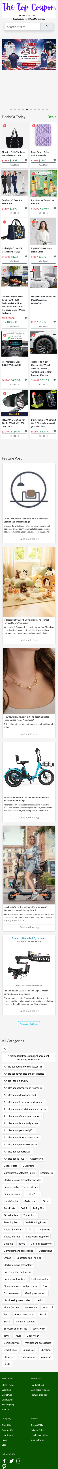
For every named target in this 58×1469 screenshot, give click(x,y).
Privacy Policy (38, 1430)
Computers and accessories (18, 1250)
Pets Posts (9, 1208)
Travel (17, 1335)
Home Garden (11, 1307)
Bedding (8, 1243)
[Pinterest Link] (4, 1466)
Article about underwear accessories (23, 1066)
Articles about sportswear (17, 1151)
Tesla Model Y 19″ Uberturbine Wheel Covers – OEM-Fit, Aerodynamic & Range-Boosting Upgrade (42, 368)
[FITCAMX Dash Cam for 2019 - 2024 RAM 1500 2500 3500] (14, 403)
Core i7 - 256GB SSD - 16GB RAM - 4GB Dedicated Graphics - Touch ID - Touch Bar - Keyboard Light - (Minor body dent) (13, 304)
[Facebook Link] (4, 1460)
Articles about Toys (14, 1158)
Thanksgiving (28, 1356)
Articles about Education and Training (24, 1101)
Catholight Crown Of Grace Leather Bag (12, 250)
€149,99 (44, 208)
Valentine (46, 1356)
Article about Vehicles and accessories (24, 1073)
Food (45, 1286)
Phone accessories (24, 1314)
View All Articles (29, 1024)
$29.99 (13, 160)
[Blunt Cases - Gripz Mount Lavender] (43, 135)
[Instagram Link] (18, 1460)
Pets (6, 1314)
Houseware (31, 1307)
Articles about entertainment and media (25, 1109)
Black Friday (10, 1349)
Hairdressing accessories (17, 1300)
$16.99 (13, 208)
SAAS (24, 1208)
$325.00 (44, 431)
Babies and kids (12, 1236)
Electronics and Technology (18, 1264)
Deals (51, 117)
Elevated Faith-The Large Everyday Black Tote (14, 154)
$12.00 (42, 160)
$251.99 (44, 380)
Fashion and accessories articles (21, 1186)
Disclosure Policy (39, 1435)
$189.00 (15, 431)
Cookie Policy (37, 1440)
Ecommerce (46, 1172)
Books (21, 1243)
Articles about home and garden (21, 1123)
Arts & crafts (43, 1229)
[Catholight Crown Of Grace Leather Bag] (14, 232)
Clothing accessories (42, 1243)
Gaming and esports (36, 1293)
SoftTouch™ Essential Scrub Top (12, 202)
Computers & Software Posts (19, 1172)
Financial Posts (12, 1194)
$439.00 (15, 380)
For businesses (11, 1293)
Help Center (8, 1435)
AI (5, 1048)
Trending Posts (12, 1222)
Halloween (9, 1356)
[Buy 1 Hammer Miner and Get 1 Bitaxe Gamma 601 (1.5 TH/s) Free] (43, 403)
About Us (6, 1425)
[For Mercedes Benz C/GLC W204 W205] (14, 345)
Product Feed (37, 1385)
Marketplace (30, 1201)
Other (46, 1201)
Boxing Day (29, 1349)
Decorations (45, 1250)
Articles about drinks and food (20, 1094)
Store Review (11, 1215)
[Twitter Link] (12, 1460)
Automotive (36, 1158)
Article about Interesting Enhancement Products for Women (28, 1057)
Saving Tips (38, 1208)
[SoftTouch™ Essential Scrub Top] (14, 183)
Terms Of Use (37, 1425)
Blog (4, 1444)
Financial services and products (20, 1286)
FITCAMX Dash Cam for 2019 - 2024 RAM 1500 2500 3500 (13, 423)
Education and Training (29, 1257)
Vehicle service (11, 1342)
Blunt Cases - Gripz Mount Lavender (40, 154)
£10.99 (42, 321)
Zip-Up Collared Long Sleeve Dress (41, 250)
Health (39, 1300)
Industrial (48, 1307)
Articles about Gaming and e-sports (23, 1116)
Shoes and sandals (25, 1321)
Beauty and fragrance (37, 1236)
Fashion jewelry (39, 1278)
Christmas (46, 1349)
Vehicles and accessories (38, 1342)
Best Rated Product (40, 1389)
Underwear (33, 1335)
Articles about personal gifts (19, 1130)
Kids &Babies (11, 1201)
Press (4, 1440)
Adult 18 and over (13, 1229)
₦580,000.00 (10, 321)
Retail (43, 1314)
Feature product (39, 1394)
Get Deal (14, 164)
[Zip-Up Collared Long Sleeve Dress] (43, 232)
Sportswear (39, 1328)
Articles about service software (20, 1144)
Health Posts (32, 1194)
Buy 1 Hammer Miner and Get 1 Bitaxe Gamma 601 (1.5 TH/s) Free (43, 423)
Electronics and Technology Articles (22, 1179)
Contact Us (7, 1430)
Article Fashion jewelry (16, 1080)
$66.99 (42, 256)
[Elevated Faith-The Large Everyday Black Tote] (14, 135)
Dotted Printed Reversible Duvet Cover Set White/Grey (43, 299)
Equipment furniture (15, 1278)
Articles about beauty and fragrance (23, 1087)
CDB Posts (28, 1165)
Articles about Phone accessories (21, 1137)
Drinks (7, 1257)
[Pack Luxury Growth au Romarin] (43, 183)
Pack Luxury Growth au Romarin (42, 202)
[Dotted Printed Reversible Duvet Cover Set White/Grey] (43, 280)
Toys (6, 1335)
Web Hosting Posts (36, 1222)
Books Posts (10, 1165)
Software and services (15, 1328)
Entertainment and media (17, 1271)
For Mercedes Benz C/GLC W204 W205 (11, 363)
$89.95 (14, 256)
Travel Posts (30, 1215)
